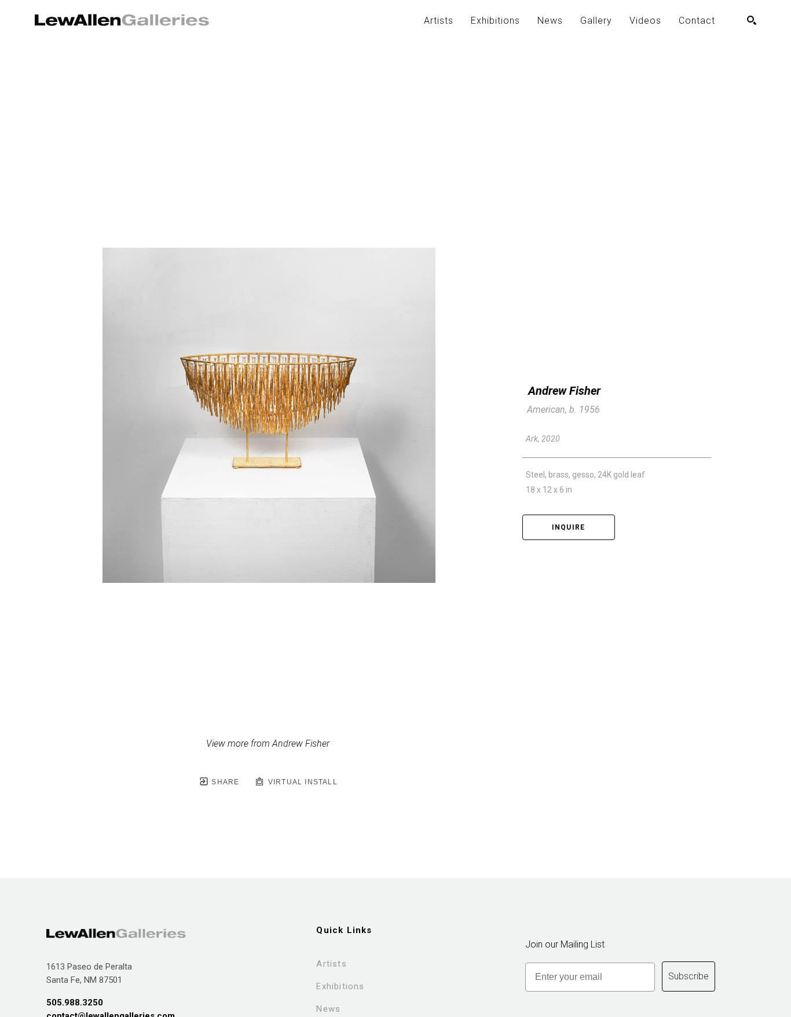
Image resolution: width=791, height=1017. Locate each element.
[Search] (751, 20)
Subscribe (688, 976)
